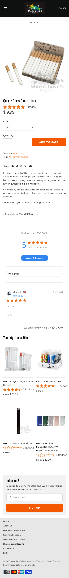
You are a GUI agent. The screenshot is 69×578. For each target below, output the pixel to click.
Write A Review (34, 257)
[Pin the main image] (21, 166)
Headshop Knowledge (14, 530)
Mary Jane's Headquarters (22, 561)
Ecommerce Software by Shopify (19, 565)
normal (16, 157)
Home (6, 521)
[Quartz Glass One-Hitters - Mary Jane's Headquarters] (34, 63)
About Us (7, 526)
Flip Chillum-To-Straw (48, 381)
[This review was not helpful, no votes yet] (59, 327)
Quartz (24, 157)
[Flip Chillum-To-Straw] (51, 359)
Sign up (34, 507)
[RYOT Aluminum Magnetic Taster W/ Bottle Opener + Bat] (51, 421)
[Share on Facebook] (13, 166)
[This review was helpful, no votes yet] (53, 327)
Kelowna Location (12, 535)
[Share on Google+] (25, 166)
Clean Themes (53, 561)
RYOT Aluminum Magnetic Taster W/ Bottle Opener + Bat (48, 447)
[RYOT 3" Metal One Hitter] (18, 421)
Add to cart (49, 142)
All (10, 157)
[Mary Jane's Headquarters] (35, 8)
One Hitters (18, 153)
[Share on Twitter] (17, 166)
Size (5, 121)
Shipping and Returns (13, 544)
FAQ (5, 553)
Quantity (8, 135)
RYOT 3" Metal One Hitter (17, 443)
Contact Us (8, 548)
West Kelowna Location (14, 539)
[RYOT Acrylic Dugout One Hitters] (18, 359)
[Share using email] (30, 166)
